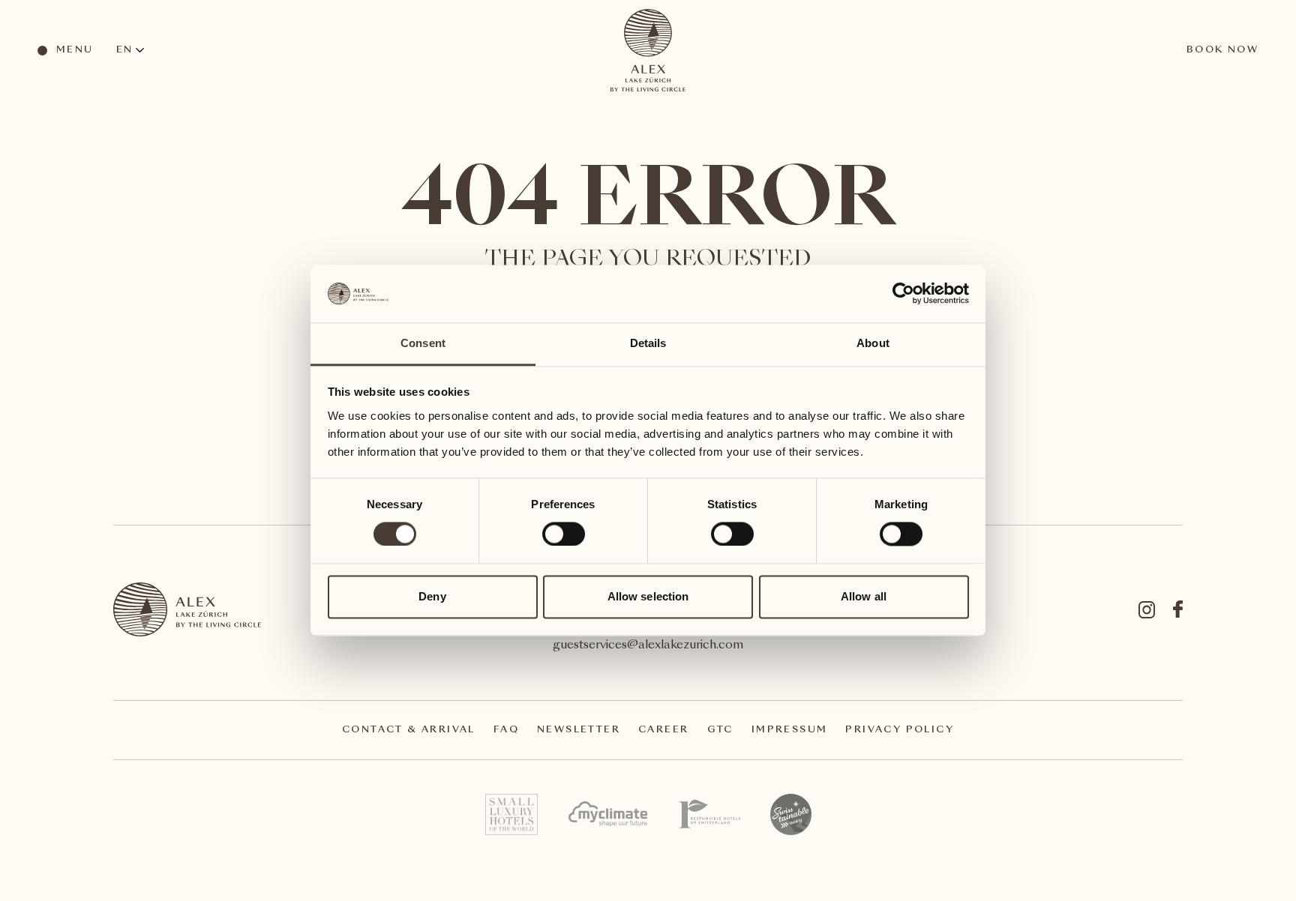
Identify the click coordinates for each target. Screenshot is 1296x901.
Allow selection (648, 596)
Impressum (790, 730)
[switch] (563, 534)
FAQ (506, 730)
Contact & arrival (409, 730)
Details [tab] (648, 343)
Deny (432, 596)
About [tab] (873, 343)
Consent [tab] (423, 343)
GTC (720, 730)
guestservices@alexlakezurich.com (648, 645)
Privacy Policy (899, 730)
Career (663, 730)
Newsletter (578, 730)
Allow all (863, 596)
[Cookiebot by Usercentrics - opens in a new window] (903, 294)
